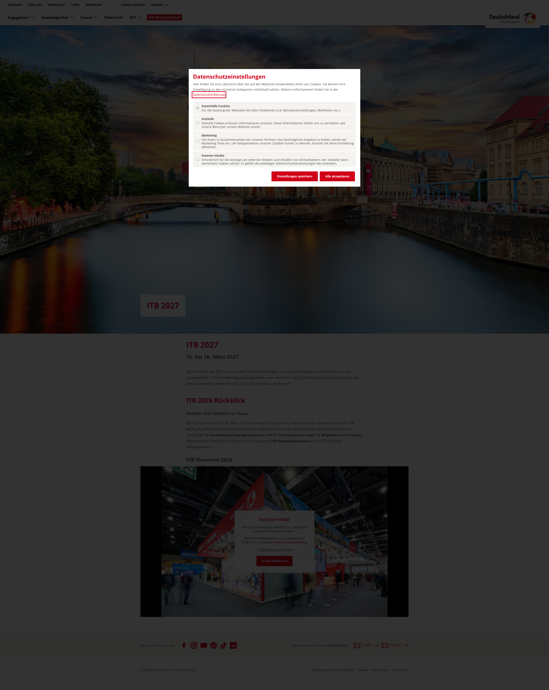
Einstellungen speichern (294, 176)
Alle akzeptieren (337, 176)
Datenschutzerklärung (209, 95)
